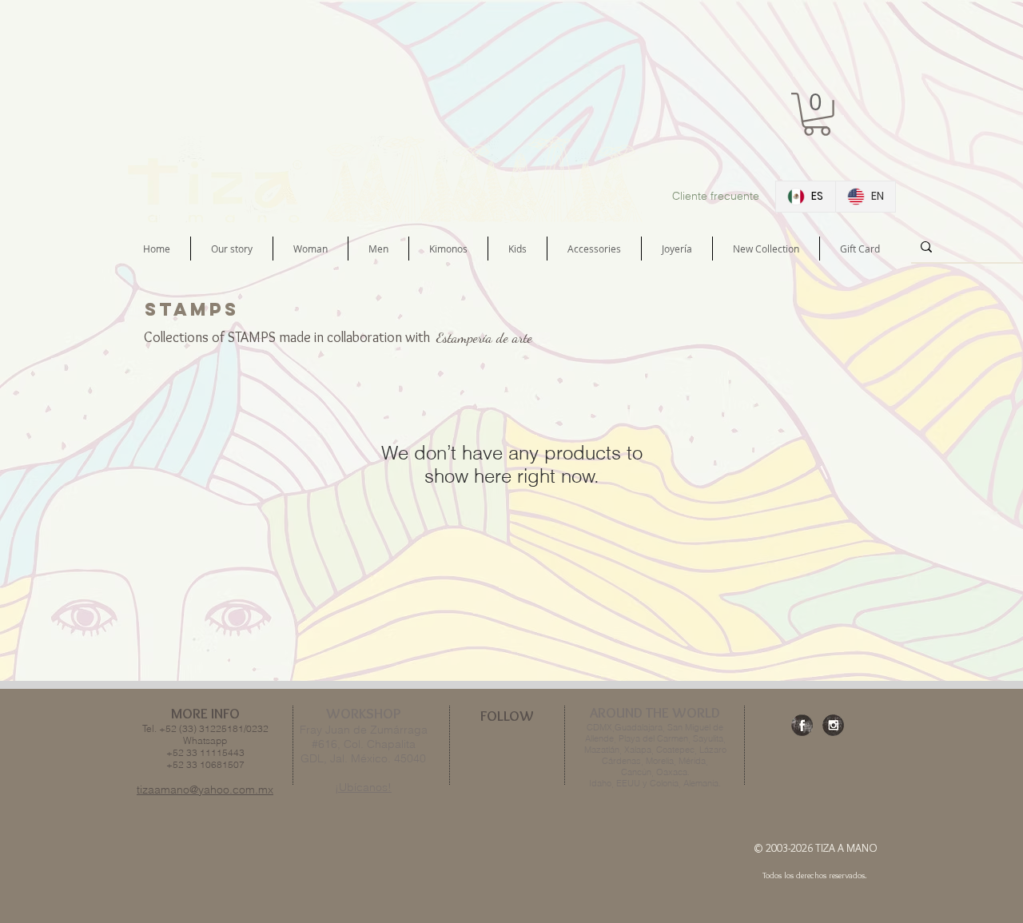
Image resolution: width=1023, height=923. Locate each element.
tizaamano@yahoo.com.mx (205, 789)
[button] (816, 114)
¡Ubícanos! (363, 787)
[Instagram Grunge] (833, 725)
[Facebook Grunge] (802, 725)
